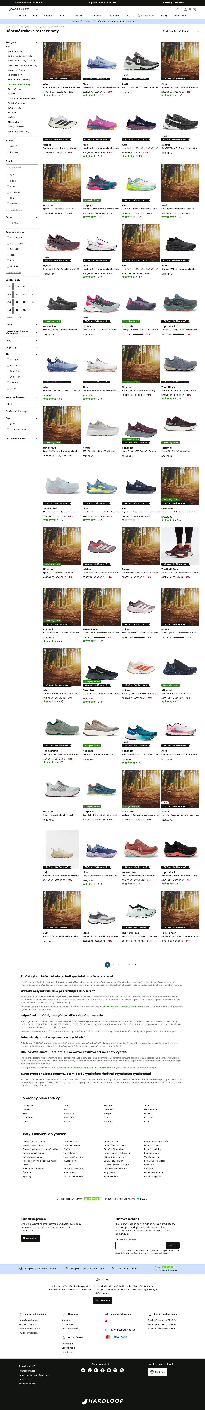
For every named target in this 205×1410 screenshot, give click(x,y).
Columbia (108, 1110)
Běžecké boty (14, 89)
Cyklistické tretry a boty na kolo (23, 99)
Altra (65, 1106)
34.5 (24, 286)
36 (17, 294)
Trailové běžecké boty (19, 84)
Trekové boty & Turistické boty (22, 66)
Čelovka (27, 1173)
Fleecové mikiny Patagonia (117, 1153)
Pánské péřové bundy (33, 1153)
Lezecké (79, 15)
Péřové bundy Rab (153, 1149)
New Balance (150, 1110)
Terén (9, 325)
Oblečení (22, 15)
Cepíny (66, 1149)
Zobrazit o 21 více (13, 317)
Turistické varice (71, 1141)
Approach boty (15, 75)
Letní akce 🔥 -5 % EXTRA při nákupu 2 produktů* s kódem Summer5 (102, 21)
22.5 (17, 286)
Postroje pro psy (152, 1153)
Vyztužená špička (16, 439)
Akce (8, 354)
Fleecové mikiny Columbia (116, 1165)
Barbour (67, 1121)
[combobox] (22, 167)
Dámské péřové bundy (34, 1141)
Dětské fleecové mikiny (115, 1145)
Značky (10, 161)
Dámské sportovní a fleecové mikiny (40, 1149)
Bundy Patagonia (152, 1177)
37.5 (9, 302)
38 (17, 302)
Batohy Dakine (111, 1177)
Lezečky (11, 94)
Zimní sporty (95, 15)
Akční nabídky (181, 15)
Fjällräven (108, 1106)
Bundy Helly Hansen (113, 1161)
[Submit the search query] (178, 10)
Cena (9, 217)
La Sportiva (28, 1117)
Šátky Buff (149, 1169)
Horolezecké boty (16, 70)
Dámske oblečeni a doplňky (19, 27)
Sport (127, 15)
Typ (8, 418)
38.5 (24, 302)
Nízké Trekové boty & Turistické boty (23, 61)
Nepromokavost (15, 397)
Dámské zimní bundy (33, 1145)
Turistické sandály (16, 103)
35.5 (9, 294)
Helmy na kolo (70, 1173)
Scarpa (107, 1114)
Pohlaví (10, 141)
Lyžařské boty (14, 108)
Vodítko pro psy (151, 1157)
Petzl (146, 1121)
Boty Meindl (109, 1173)
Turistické (48, 15)
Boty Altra (149, 1165)
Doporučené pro (15, 232)
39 (33, 302)
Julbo (146, 1106)
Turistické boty (70, 1153)
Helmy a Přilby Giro (153, 1145)
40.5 (25, 310)
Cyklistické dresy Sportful (156, 1141)
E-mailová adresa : (126, 1240)
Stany (25, 1165)
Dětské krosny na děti (73, 1177)
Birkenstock (149, 1117)
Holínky (11, 117)
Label (9, 404)
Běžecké (64, 15)
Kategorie (11, 42)
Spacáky (27, 1177)
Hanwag (148, 1114)
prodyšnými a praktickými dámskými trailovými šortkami (86, 1068)
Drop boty (11, 347)
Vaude (107, 1117)
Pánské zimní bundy (32, 1157)
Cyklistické (113, 15)
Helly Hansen (69, 1117)
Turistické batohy (71, 1145)
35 (33, 286)
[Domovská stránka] (7, 27)
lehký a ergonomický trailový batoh (120, 1007)
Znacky (163, 15)
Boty (35, 15)
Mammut (108, 1121)
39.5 (9, 310)
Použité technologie (17, 411)
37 (32, 294)
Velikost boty (13, 280)
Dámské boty (36, 27)
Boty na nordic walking (19, 80)
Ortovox (27, 1110)
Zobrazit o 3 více (13, 273)
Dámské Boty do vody (18, 132)
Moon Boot (68, 1114)
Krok (8, 340)
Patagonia (28, 1106)
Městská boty (14, 122)
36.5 (24, 294)
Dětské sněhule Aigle (114, 1149)
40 (17, 310)
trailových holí (102, 1031)
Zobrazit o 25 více (14, 210)
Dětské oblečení (111, 1141)
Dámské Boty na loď (17, 52)
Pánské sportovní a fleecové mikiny (40, 1161)
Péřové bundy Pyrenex (115, 1157)
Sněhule (12, 113)
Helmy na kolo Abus (153, 1173)
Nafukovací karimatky (33, 1169)
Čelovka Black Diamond (115, 1169)
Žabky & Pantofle (16, 127)
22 (9, 286)
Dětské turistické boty (73, 1169)
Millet (65, 1110)
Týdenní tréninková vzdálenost (17, 332)
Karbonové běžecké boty (20, 56)
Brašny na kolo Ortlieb (154, 1161)
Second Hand (147, 15)
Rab (25, 1114)
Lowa (25, 1121)
